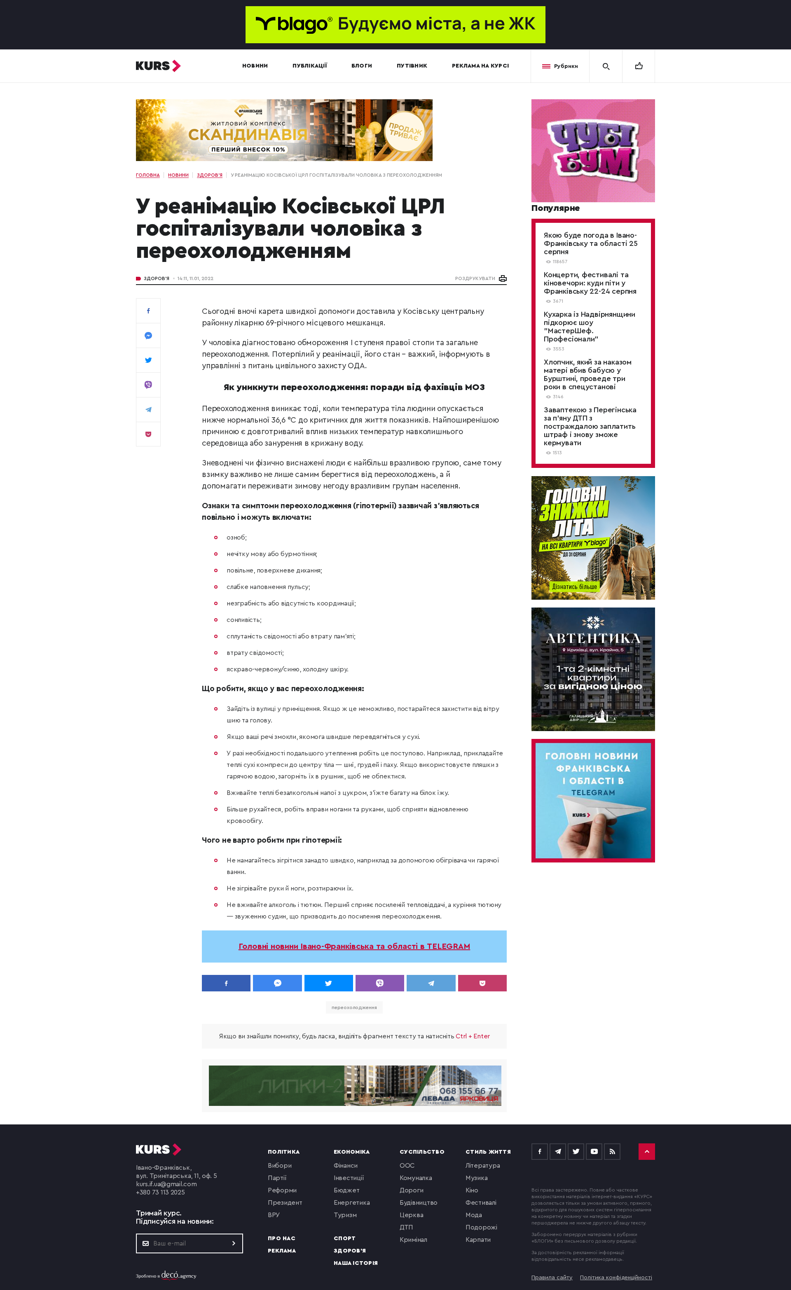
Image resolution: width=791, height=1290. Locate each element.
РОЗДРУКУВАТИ (475, 278)
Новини (255, 66)
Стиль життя (488, 1152)
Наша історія (356, 1263)
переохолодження (354, 1007)
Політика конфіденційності (616, 1278)
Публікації (310, 66)
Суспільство (422, 1152)
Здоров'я (156, 278)
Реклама (282, 1251)
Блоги (361, 66)
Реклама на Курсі (480, 66)
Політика (284, 1152)
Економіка (352, 1152)
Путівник (412, 66)
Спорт (345, 1238)
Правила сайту (552, 1278)
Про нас (281, 1238)
